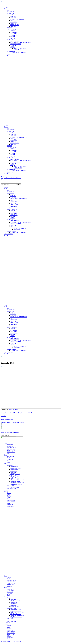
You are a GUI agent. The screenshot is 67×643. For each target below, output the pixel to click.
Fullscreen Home (11, 447)
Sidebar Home (11, 449)
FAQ (8, 462)
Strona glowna (11, 450)
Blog (5, 463)
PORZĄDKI (10, 39)
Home (5, 443)
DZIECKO (13, 16)
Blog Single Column (15, 477)
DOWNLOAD (11, 11)
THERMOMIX (14, 25)
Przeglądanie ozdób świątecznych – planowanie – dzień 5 (16, 412)
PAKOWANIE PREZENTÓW (18, 19)
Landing (9, 453)
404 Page (9, 460)
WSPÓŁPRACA (8, 54)
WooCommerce (11, 501)
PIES (11, 20)
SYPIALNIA (13, 35)
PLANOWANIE (11, 51)
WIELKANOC (18, 49)
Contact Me (10, 459)
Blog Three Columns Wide (17, 479)
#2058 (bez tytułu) (15, 474)
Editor (8, 494)
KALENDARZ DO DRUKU (18, 52)
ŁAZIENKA (13, 33)
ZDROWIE (13, 26)
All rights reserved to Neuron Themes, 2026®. (10, 432)
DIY (8, 10)
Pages (5, 455)
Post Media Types (11, 488)
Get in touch (10, 458)
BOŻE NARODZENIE (20, 48)
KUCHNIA (13, 32)
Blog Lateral (13, 471)
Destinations (7, 490)
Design (9, 496)
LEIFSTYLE (10, 13)
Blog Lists (10, 465)
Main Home (10, 444)
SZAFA (12, 38)
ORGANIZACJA (12, 29)
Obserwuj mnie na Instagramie (7, 419)
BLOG (6, 9)
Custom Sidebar (14, 487)
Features (6, 491)
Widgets (9, 503)
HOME (6, 7)
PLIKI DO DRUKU (15, 44)
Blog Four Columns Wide (17, 482)
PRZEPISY (13, 23)
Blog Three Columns (15, 478)
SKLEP (6, 55)
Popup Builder (11, 500)
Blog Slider (13, 472)
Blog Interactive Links (16, 484)
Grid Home (10, 446)
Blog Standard (14, 466)
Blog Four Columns (15, 481)
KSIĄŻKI (13, 17)
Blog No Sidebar (14, 469)
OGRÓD (9, 28)
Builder (9, 493)
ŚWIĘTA (12, 47)
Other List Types (11, 475)
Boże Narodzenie (13, 409)
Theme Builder (11, 498)
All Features (10, 506)
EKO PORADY (14, 41)
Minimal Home (11, 452)
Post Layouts (10, 485)
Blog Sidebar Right (15, 468)
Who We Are (10, 456)
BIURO (12, 30)
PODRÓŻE (13, 22)
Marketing (10, 497)
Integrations (10, 504)
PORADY (13, 45)
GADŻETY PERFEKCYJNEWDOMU (21, 42)
